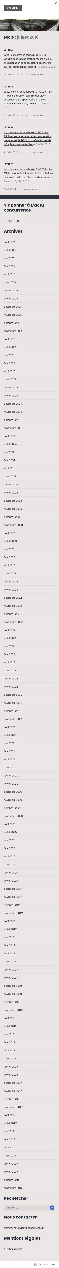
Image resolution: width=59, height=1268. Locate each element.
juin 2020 (9, 840)
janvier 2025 (11, 395)
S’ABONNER (11, 220)
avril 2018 (9, 1050)
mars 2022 (10, 670)
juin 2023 (9, 549)
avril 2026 (9, 274)
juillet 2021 (10, 735)
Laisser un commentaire (32, 74)
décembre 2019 (13, 888)
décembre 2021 (13, 694)
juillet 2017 (10, 1123)
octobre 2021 (12, 710)
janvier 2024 (11, 492)
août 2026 (9, 241)
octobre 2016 (12, 1179)
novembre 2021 (13, 702)
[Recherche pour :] (29, 1207)
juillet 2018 (10, 1026)
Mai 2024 (9, 460)
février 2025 (11, 387)
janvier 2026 (11, 298)
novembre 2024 (13, 411)
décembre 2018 (13, 985)
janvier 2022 (11, 686)
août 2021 (9, 726)
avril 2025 (9, 371)
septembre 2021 (13, 718)
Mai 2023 (9, 557)
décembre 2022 (13, 597)
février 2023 (11, 581)
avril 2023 (9, 565)
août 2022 (9, 629)
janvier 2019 (11, 977)
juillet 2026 (10, 249)
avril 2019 (9, 953)
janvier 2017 (11, 1171)
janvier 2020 (11, 880)
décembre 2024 (13, 403)
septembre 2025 (13, 330)
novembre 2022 (13, 605)
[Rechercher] (52, 1208)
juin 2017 (9, 1131)
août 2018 (9, 1018)
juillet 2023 (10, 541)
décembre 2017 (13, 1082)
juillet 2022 (10, 638)
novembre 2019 (13, 896)
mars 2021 (10, 767)
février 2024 (11, 484)
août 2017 (9, 1115)
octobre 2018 (12, 1001)
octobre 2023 (12, 516)
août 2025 (9, 338)
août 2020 (9, 823)
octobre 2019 (12, 904)
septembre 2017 (13, 1106)
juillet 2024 (10, 443)
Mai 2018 (9, 1042)
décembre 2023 (13, 500)
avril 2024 (9, 468)
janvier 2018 (11, 1074)
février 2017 (11, 1163)
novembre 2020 (13, 799)
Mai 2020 (9, 848)
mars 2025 (10, 379)
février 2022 (11, 678)
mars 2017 (10, 1155)
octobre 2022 (12, 613)
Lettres (8, 50)
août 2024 (9, 435)
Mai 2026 (9, 266)
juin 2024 (9, 452)
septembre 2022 (13, 621)
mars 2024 (10, 476)
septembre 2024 (13, 427)
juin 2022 (9, 646)
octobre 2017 (12, 1098)
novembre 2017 (13, 1090)
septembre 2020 (13, 815)
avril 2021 (9, 759)
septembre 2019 (13, 912)
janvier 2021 (11, 783)
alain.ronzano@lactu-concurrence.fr (24, 1227)
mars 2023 (10, 573)
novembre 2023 (13, 508)
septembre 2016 (13, 1187)
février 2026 (11, 290)
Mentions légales (13, 1248)
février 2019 (11, 969)
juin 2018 (9, 1034)
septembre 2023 (13, 524)
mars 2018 (10, 1058)
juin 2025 (9, 355)
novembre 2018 (13, 993)
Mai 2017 (9, 1139)
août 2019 (9, 920)
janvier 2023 (11, 589)
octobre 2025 (12, 322)
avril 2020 (9, 856)
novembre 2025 (13, 314)
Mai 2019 (9, 945)
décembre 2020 (13, 791)
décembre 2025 (13, 306)
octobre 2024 (12, 419)
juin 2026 (9, 258)
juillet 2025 (10, 346)
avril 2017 (9, 1147)
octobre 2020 (12, 807)
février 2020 (11, 872)
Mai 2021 (9, 751)
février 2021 (11, 775)
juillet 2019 (10, 929)
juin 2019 (9, 937)
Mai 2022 (9, 654)
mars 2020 (10, 864)
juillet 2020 (10, 832)
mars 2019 (10, 961)
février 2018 (11, 1066)
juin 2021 (9, 743)
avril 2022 (9, 662)
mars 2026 (10, 282)
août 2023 (9, 532)
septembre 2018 (13, 1009)
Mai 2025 (9, 363)
